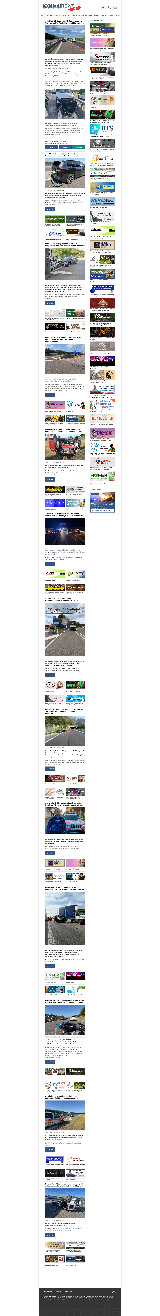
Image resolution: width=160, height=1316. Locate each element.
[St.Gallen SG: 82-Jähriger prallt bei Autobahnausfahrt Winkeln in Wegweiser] (65, 629)
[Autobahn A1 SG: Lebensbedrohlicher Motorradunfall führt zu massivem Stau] (65, 1115)
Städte (57, 15)
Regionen (47, 15)
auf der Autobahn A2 (62, 552)
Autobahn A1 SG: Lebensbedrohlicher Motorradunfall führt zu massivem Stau (61, 1097)
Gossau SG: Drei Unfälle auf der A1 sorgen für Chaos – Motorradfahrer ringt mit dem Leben (64, 1001)
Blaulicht (112, 15)
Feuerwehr (95, 15)
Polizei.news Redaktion (58, 56)
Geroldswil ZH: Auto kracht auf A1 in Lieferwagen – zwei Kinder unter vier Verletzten (65, 888)
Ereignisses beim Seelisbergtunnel (65, 557)
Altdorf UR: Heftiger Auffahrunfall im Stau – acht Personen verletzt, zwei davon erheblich (64, 515)
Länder (64, 15)
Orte (60, 15)
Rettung (100, 15)
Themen (68, 15)
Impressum (48, 1291)
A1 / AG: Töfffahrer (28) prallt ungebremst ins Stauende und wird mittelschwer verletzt (64, 155)
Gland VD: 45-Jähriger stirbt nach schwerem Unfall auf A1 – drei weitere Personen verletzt (64, 804)
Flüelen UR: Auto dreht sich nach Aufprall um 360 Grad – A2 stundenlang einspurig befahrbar (64, 711)
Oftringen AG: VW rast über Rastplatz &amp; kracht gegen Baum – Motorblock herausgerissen (64, 339)
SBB (83, 15)
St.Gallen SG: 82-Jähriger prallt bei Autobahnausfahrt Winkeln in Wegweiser (62, 599)
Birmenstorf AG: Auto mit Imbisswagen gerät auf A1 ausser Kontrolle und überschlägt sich (64, 1185)
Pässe (86, 15)
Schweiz (42, 15)
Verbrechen (74, 15)
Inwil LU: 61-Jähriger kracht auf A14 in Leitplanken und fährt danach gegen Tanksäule (65, 245)
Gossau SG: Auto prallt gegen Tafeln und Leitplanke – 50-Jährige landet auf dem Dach (64, 430)
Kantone (52, 15)
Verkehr (80, 15)
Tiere (108, 15)
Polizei (90, 15)
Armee (104, 15)
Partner (118, 15)
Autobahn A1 (62, 954)
